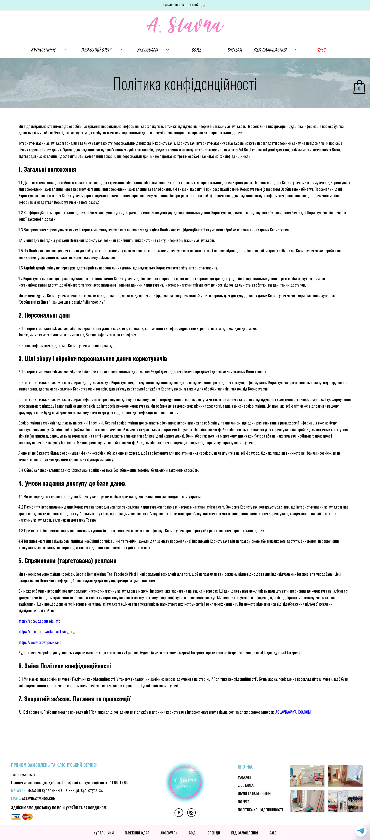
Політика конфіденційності (260, 809)
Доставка (246, 785)
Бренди (234, 50)
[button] (307, 776)
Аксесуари (147, 50)
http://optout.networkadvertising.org (46, 631)
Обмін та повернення (254, 793)
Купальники (43, 50)
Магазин (244, 777)
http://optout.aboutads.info (39, 621)
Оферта (243, 801)
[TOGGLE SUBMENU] (67, 50)
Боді (196, 50)
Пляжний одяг (96, 50)
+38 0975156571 (23, 774)
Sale (321, 50)
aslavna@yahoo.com (39, 798)
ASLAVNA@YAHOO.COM (293, 712)
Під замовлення (270, 50)
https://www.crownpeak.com (39, 642)
